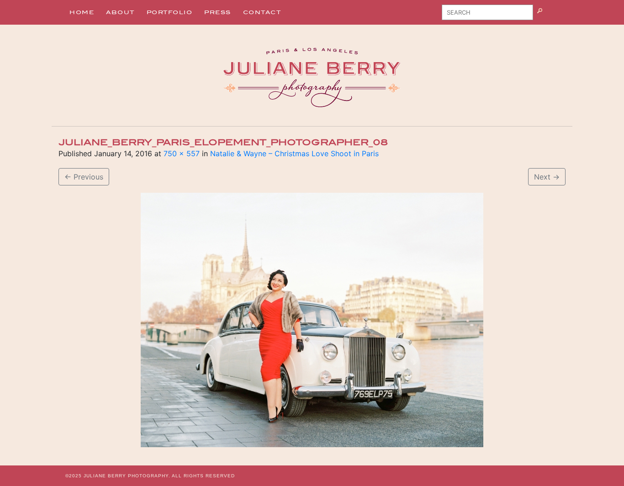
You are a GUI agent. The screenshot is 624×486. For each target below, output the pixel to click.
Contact (262, 12)
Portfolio (170, 12)
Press (217, 12)
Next (547, 176)
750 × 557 (182, 153)
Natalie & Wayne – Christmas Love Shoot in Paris (294, 153)
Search (551, 15)
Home (81, 12)
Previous (83, 176)
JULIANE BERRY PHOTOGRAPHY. (127, 475)
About (120, 12)
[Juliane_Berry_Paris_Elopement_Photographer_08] (312, 320)
